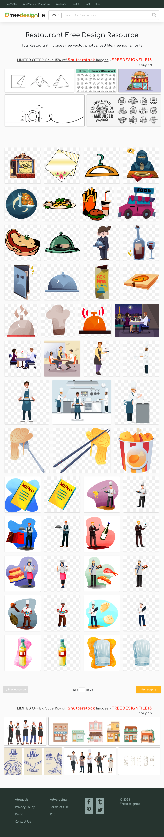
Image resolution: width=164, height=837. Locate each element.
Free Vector (11, 4)
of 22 (89, 690)
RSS (52, 814)
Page (74, 690)
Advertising (58, 799)
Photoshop (44, 4)
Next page (147, 689)
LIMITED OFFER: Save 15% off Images (62, 60)
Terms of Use (59, 807)
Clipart (98, 4)
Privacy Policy (25, 807)
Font (87, 4)
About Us (22, 799)
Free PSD (76, 4)
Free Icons (60, 4)
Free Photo (28, 4)
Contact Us (23, 821)
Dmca (19, 814)
